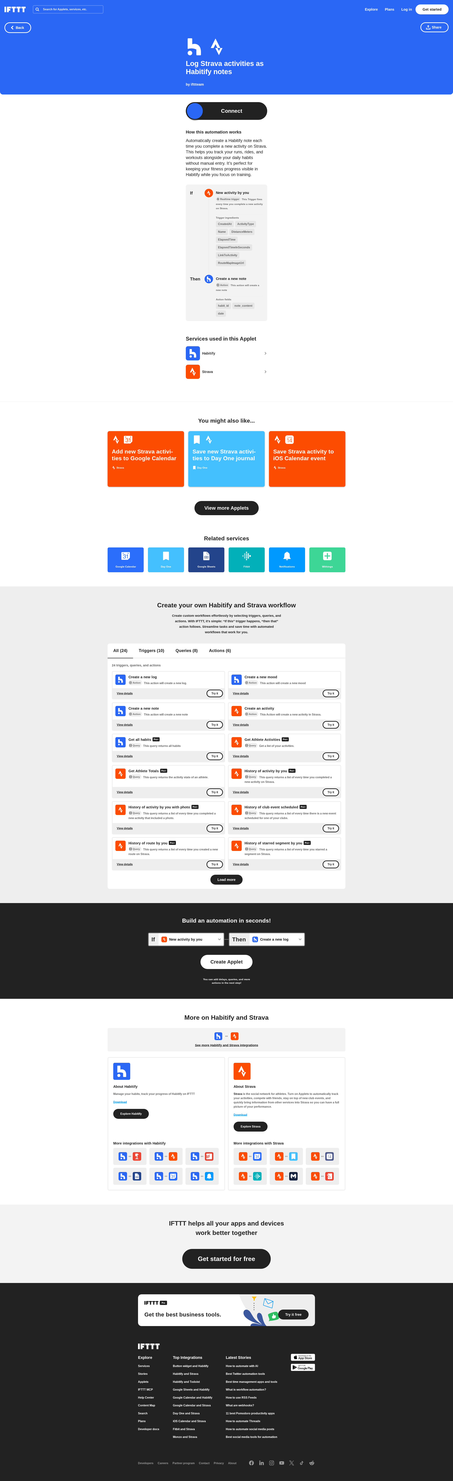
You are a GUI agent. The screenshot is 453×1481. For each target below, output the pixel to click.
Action (137, 682)
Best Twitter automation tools (245, 1374)
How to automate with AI (242, 1366)
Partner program (184, 1463)
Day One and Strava (186, 1413)
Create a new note (231, 279)
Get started (432, 9)
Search (143, 1413)
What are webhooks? (240, 1405)
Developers (145, 1463)
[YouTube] (282, 1463)
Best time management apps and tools (251, 1381)
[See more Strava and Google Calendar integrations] (250, 1156)
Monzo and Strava (185, 1437)
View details (125, 693)
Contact (204, 1463)
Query (136, 745)
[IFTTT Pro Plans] (156, 739)
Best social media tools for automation (251, 1437)
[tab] (120, 651)
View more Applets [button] (226, 508)
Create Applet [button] (226, 962)
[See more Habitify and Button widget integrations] (130, 1156)
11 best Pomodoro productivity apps (250, 1413)
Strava (238, 1093)
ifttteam (197, 84)
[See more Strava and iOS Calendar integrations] (322, 1156)
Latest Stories (238, 1357)
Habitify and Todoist (186, 1381)
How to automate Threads (243, 1421)
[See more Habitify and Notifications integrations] (202, 1176)
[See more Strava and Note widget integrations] (322, 1176)
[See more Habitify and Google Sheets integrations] (130, 1176)
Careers (163, 1463)
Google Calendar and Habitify (192, 1397)
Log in (406, 9)
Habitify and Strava (185, 1374)
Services (144, 1366)
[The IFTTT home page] (15, 9)
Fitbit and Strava (184, 1429)
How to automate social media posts (250, 1429)
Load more (226, 880)
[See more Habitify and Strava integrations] (166, 1156)
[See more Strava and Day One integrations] (286, 1156)
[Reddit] (312, 1463)
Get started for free (226, 1258)
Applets (143, 1381)
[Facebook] (251, 1463)
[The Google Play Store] (303, 1368)
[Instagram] (271, 1463)
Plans (389, 9)
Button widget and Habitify (190, 1366)
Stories (143, 1374)
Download (120, 1102)
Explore (371, 9)
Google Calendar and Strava (192, 1405)
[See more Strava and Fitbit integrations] (250, 1176)
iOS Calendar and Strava (189, 1421)
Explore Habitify (131, 1113)
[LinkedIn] (261, 1463)
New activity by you (232, 193)
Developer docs (148, 1429)
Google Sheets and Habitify (191, 1389)
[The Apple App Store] (303, 1358)
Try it (214, 693)
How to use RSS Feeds (241, 1397)
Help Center (146, 1397)
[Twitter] (291, 1463)
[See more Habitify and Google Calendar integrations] (166, 1176)
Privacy (219, 1463)
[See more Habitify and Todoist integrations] (202, 1156)
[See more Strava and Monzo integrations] (286, 1176)
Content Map (146, 1405)
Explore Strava (250, 1126)
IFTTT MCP (145, 1389)
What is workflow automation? (246, 1389)
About (232, 1463)
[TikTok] (302, 1463)
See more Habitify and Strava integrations (226, 1045)
